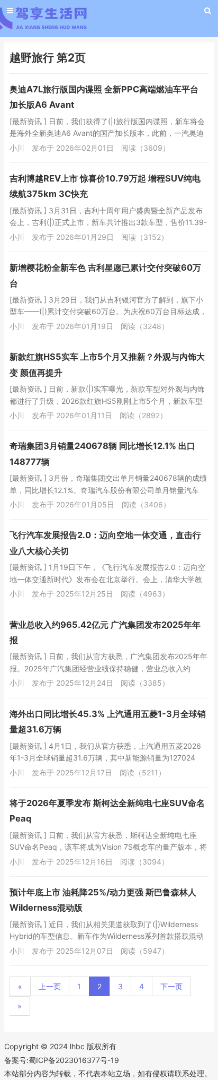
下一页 (171, 986)
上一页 (50, 986)
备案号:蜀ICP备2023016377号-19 (61, 1060)
